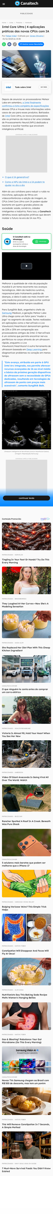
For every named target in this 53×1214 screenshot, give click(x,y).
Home (4, 22)
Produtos (19, 22)
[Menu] (3, 4)
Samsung (7, 313)
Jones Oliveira (36, 36)
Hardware (28, 22)
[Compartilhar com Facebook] (9, 44)
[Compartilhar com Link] (15, 44)
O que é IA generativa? (17, 177)
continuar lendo (26, 498)
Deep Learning (34, 349)
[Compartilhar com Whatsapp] (4, 44)
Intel (7, 115)
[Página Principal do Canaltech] (26, 5)
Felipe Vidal (11, 36)
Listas (11, 22)
